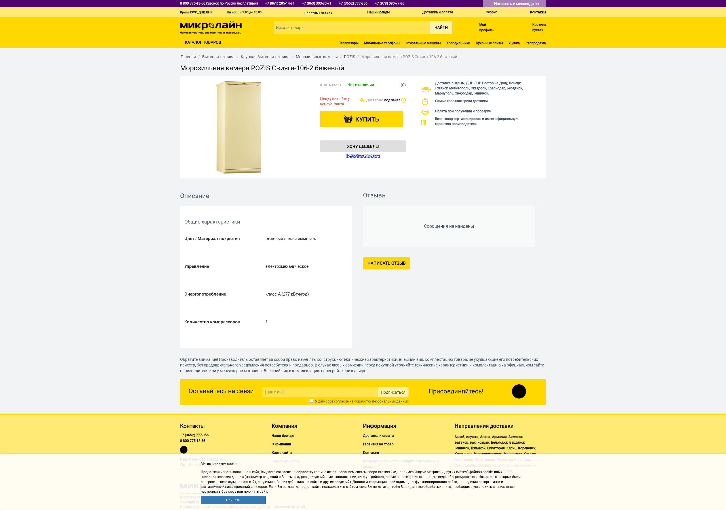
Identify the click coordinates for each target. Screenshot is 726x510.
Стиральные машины (423, 43)
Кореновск (526, 448)
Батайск (461, 442)
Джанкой (478, 448)
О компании (281, 444)
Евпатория (496, 448)
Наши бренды (378, 12)
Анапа (485, 437)
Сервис (491, 12)
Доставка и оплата (437, 12)
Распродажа (535, 43)
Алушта (472, 437)
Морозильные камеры (317, 56)
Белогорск (499, 442)
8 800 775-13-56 (192, 441)
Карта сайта (282, 453)
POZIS (349, 56)
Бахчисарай (479, 442)
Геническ (462, 448)
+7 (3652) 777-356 (194, 435)
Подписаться (393, 392)
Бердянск (517, 442)
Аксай (459, 437)
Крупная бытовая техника (265, 56)
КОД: (324, 85)
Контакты (538, 12)
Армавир (499, 437)
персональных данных (390, 401)
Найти (441, 27)
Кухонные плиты (489, 43)
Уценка (514, 43)
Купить (367, 119)
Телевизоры (348, 43)
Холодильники (458, 43)
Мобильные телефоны (382, 43)
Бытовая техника (218, 56)
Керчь (511, 448)
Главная (188, 56)
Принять (233, 500)
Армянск (515, 437)
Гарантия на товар (378, 444)
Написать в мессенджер (517, 3)
